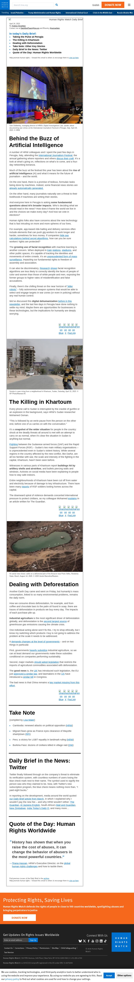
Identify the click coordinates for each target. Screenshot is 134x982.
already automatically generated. (26, 188)
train (49, 250)
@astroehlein (55, 28)
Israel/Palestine (17, 12)
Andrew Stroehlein (19, 26)
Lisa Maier (28, 720)
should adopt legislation (46, 662)
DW (71, 745)
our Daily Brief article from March (26, 799)
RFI (28, 734)
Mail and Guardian (65, 805)
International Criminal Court (77, 12)
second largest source (55, 621)
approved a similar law (25, 674)
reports (25, 486)
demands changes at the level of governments (35, 641)
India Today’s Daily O (38, 808)
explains (72, 498)
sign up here (74, 58)
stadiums (66, 250)
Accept (109, 975)
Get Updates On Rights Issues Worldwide (31, 934)
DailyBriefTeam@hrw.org (30, 28)
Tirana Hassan (19, 863)
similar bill (28, 677)
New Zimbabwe (17, 808)
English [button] (96, 4)
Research (45, 268)
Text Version (9, 952)
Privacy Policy (31, 948)
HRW (69, 725)
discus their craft (65, 158)
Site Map (55, 948)
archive (46, 878)
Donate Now (113, 5)
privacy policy (12, 979)
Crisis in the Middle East (102, 12)
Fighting (13, 444)
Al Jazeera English (30, 805)
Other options (124, 975)
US (63, 674)
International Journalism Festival (55, 155)
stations (56, 250)
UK (35, 670)
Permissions (45, 948)
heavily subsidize (38, 650)
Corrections (19, 948)
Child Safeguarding (68, 948)
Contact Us (8, 948)
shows (54, 268)
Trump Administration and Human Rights (44, 12)
